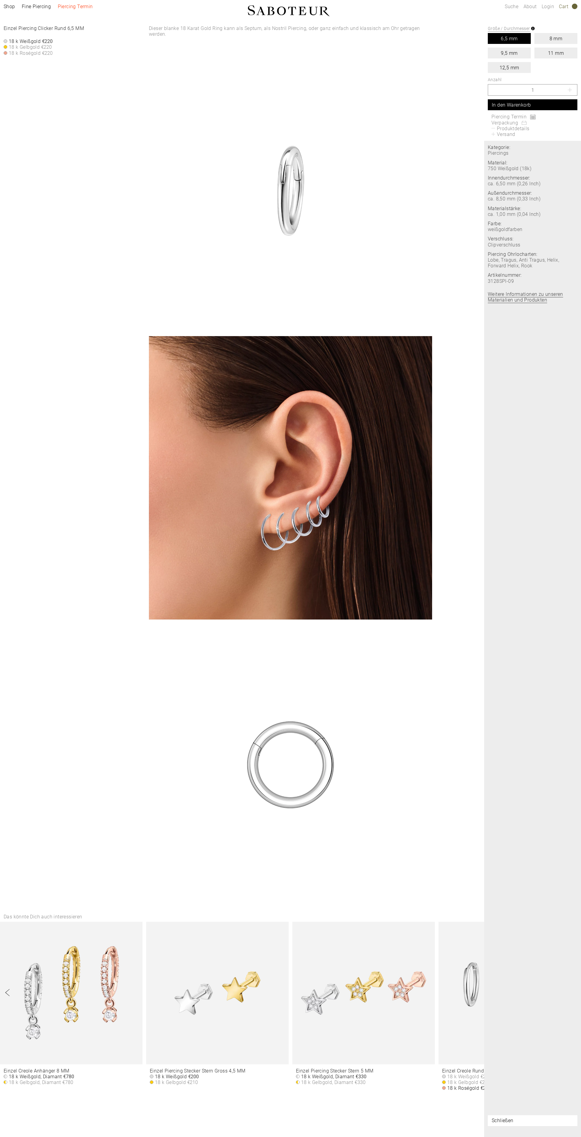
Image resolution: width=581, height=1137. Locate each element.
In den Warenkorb (511, 105)
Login (548, 6)
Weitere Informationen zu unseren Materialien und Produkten (525, 297)
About (531, 6)
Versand (506, 134)
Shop (9, 6)
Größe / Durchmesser (509, 28)
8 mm (556, 38)
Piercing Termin (75, 6)
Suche (511, 6)
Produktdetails (513, 128)
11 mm (556, 53)
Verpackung (504, 123)
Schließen (503, 1120)
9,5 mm (509, 53)
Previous (7, 992)
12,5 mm (509, 68)
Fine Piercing (36, 6)
